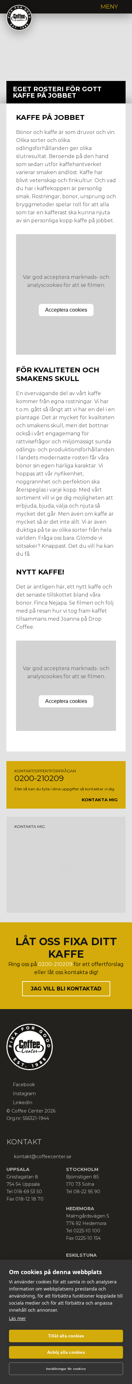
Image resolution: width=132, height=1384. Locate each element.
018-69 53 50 (28, 1191)
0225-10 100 (86, 1231)
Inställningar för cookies (66, 1369)
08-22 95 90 (86, 1191)
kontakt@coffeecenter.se (42, 1156)
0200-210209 (39, 778)
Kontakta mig (100, 799)
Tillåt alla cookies (66, 1336)
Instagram (24, 1093)
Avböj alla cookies (66, 1352)
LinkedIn (22, 1102)
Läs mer (17, 1318)
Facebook (24, 1084)
